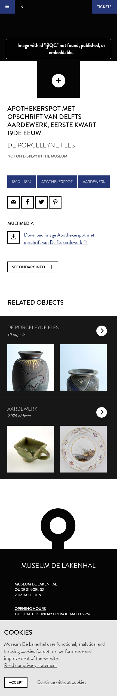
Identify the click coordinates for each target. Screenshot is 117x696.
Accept (16, 682)
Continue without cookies (61, 682)
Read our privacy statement (30, 665)
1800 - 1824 (21, 181)
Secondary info (29, 267)
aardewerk (94, 181)
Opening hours (30, 608)
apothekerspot (57, 181)
